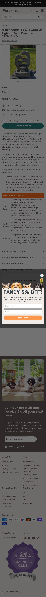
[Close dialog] (41, 275)
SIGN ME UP (23, 317)
